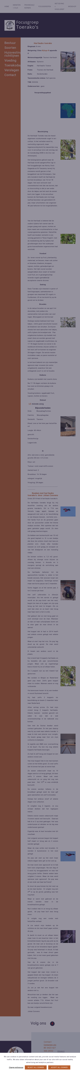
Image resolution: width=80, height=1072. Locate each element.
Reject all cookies (36, 1067)
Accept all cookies (59, 1067)
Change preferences (16, 1067)
